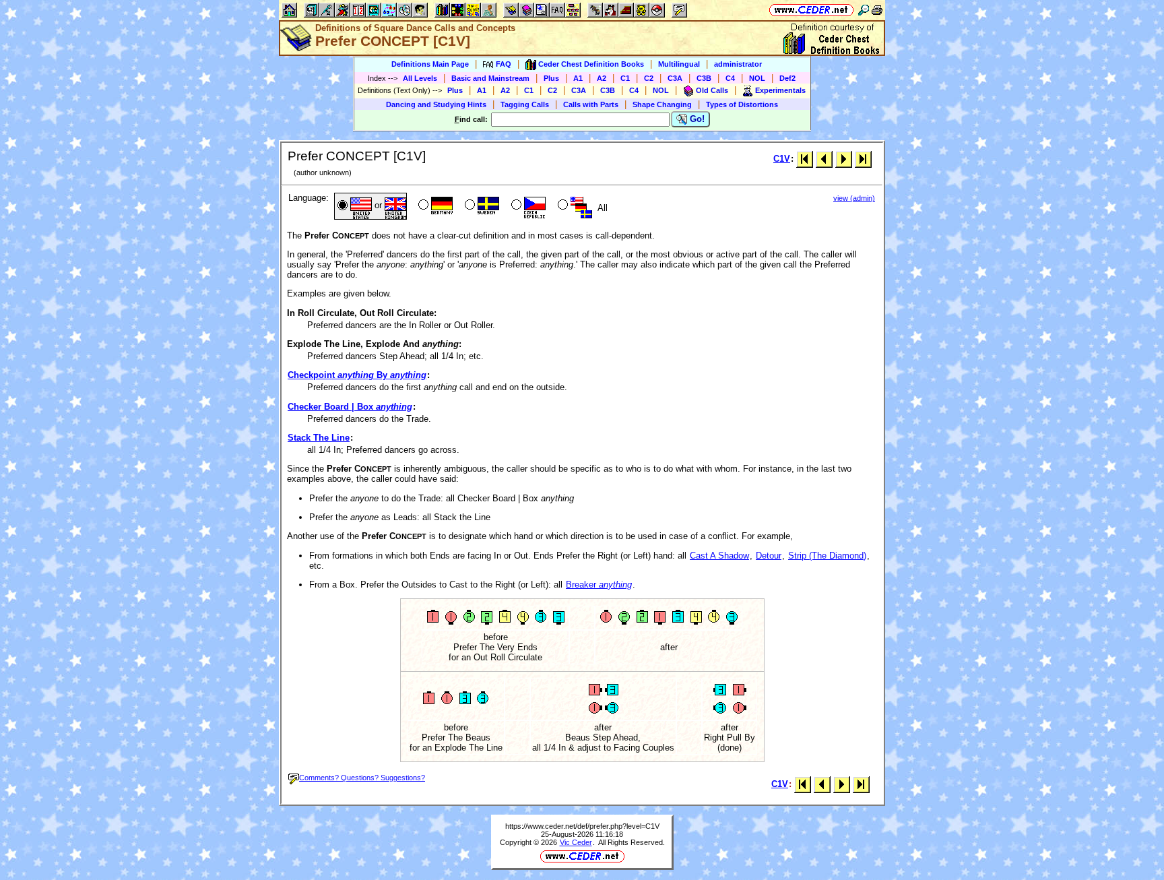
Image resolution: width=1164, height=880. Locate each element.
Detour (768, 556)
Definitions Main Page (430, 64)
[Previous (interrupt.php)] (824, 159)
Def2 (787, 78)
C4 (730, 78)
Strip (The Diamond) (827, 556)
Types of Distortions (742, 104)
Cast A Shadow (719, 556)
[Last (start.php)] (863, 159)
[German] (434, 206)
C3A (675, 78)
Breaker (599, 584)
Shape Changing (662, 104)
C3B (704, 78)
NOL (757, 78)
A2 (601, 78)
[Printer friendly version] (877, 10)
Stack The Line (319, 438)
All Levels (420, 78)
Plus (551, 78)
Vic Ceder (576, 842)
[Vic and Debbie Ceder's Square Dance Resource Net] (811, 10)
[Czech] (527, 206)
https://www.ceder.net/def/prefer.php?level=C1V (582, 826)
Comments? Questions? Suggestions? (362, 778)
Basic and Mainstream (490, 78)
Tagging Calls (524, 104)
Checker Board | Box (350, 407)
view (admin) (854, 198)
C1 (625, 78)
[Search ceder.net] (863, 10)
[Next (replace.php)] (843, 159)
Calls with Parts (590, 104)
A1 (578, 78)
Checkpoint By (357, 375)
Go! (696, 119)
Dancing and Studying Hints (436, 104)
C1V (781, 159)
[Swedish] (480, 206)
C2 (648, 78)
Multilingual (679, 64)
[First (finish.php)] (804, 159)
